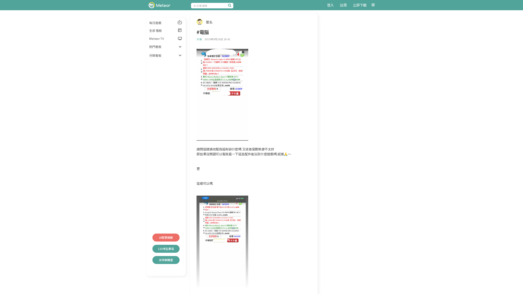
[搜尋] (230, 5)
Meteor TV (156, 38)
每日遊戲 (155, 23)
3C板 (199, 39)
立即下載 (360, 5)
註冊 (343, 5)
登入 (330, 5)
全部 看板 (155, 30)
